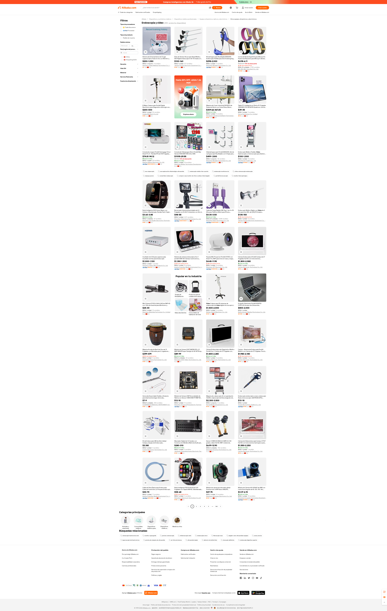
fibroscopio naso (218, 535)
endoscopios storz (202, 535)
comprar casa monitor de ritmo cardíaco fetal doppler (194, 176)
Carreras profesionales (129, 566)
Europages (222, 602)
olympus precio (149, 176)
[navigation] (129, 263)
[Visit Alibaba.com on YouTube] (257, 578)
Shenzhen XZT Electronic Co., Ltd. (216, 267)
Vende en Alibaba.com (247, 554)
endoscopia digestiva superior (248, 540)
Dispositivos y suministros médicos (160, 19)
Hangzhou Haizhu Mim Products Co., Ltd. (155, 265)
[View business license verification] (212, 608)
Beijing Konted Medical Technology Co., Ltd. (251, 312)
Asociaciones (244, 569)
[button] (210, 7)
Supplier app (206, 593)
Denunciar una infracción (218, 575)
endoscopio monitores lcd (221, 171)
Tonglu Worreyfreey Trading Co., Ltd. (249, 404)
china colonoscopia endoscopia (244, 171)
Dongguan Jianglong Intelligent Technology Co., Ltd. (220, 115)
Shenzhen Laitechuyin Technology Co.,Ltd (187, 498)
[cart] (237, 8)
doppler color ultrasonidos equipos (238, 535)
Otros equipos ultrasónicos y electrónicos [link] (243, 19)
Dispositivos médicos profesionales (185, 19)
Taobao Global (201, 602)
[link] (384, 591)
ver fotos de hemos (176, 540)
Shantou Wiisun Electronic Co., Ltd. (153, 162)
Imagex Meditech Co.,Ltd (150, 114)
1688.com (173, 602)
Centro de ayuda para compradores (221, 554)
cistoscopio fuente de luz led (130, 535)
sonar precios (258, 535)
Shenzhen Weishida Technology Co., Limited (156, 312)
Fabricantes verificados (188, 554)
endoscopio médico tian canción (199, 171)
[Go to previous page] (188, 506)
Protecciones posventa (158, 566)
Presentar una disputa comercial (220, 562)
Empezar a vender (245, 558)
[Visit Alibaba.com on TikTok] (261, 578)
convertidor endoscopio (166, 176)
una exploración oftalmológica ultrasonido (172, 171)
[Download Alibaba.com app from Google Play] (258, 593)
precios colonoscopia (168, 535)
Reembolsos (214, 566)
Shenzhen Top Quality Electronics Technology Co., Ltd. (157, 220)
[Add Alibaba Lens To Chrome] (151, 593)
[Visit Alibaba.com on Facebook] (241, 578)
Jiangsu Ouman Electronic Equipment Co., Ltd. (188, 65)
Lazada (193, 602)
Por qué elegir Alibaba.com (130, 554)
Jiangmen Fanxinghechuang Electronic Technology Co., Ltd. (188, 451)
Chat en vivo (214, 558)
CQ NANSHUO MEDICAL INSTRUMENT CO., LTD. (157, 404)
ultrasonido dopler (193, 540)
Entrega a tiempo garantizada (160, 562)
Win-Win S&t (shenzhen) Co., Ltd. (248, 69)
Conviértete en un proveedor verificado (252, 566)
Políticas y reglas (156, 575)
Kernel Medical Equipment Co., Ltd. (217, 404)
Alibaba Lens (131, 593)
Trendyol (215, 602)
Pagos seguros (156, 554)
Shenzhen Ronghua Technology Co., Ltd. (218, 449)
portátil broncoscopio (222, 176)
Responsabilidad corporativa (131, 562)
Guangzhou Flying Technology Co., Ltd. (155, 360)
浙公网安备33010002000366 (226, 608)
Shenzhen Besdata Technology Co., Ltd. (218, 65)
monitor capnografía (150, 535)
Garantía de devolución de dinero (161, 558)
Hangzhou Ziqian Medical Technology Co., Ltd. (157, 65)
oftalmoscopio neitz (185, 535)
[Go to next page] (220, 506)
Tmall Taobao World (184, 602)
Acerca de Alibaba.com (129, 550)
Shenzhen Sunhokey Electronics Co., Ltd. (219, 496)
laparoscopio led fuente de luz (130, 540)
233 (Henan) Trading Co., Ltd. (247, 160)
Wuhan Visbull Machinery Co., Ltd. (216, 312)
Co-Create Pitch (127, 558)
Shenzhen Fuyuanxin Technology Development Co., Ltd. (252, 498)
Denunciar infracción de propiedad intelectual (221, 570)
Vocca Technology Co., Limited (247, 114)
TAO (209, 602)
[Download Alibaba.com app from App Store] (243, 593)
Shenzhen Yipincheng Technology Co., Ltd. (187, 219)
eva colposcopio (149, 171)
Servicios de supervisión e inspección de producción (163, 570)
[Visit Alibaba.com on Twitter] (249, 578)
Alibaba (144, 19)
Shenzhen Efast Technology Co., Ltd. (217, 220)
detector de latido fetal (210, 540)
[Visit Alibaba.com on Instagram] (253, 578)
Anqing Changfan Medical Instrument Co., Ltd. (188, 267)
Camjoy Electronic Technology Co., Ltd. (250, 267)
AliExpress (165, 602)
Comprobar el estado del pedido (250, 562)
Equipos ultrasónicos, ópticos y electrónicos (213, 19)
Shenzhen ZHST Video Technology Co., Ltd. (187, 360)
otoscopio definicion (228, 540)
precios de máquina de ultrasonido (155, 540)
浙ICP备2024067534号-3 (245, 608)
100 (216, 506)
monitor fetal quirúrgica (240, 176)
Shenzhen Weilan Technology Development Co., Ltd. (188, 164)
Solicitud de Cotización (188, 558)
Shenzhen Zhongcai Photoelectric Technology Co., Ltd (188, 404)
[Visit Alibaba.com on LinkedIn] (245, 578)
